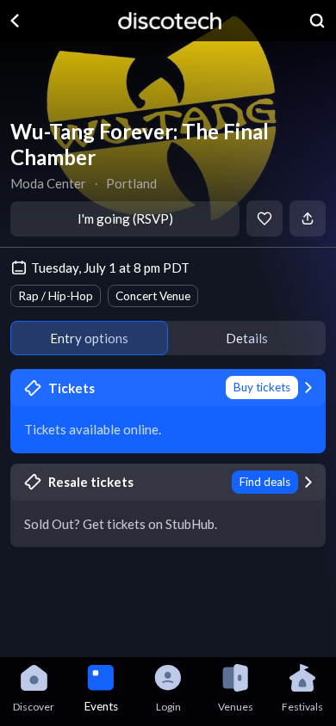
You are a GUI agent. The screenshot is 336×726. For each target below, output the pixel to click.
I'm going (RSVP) (125, 218)
